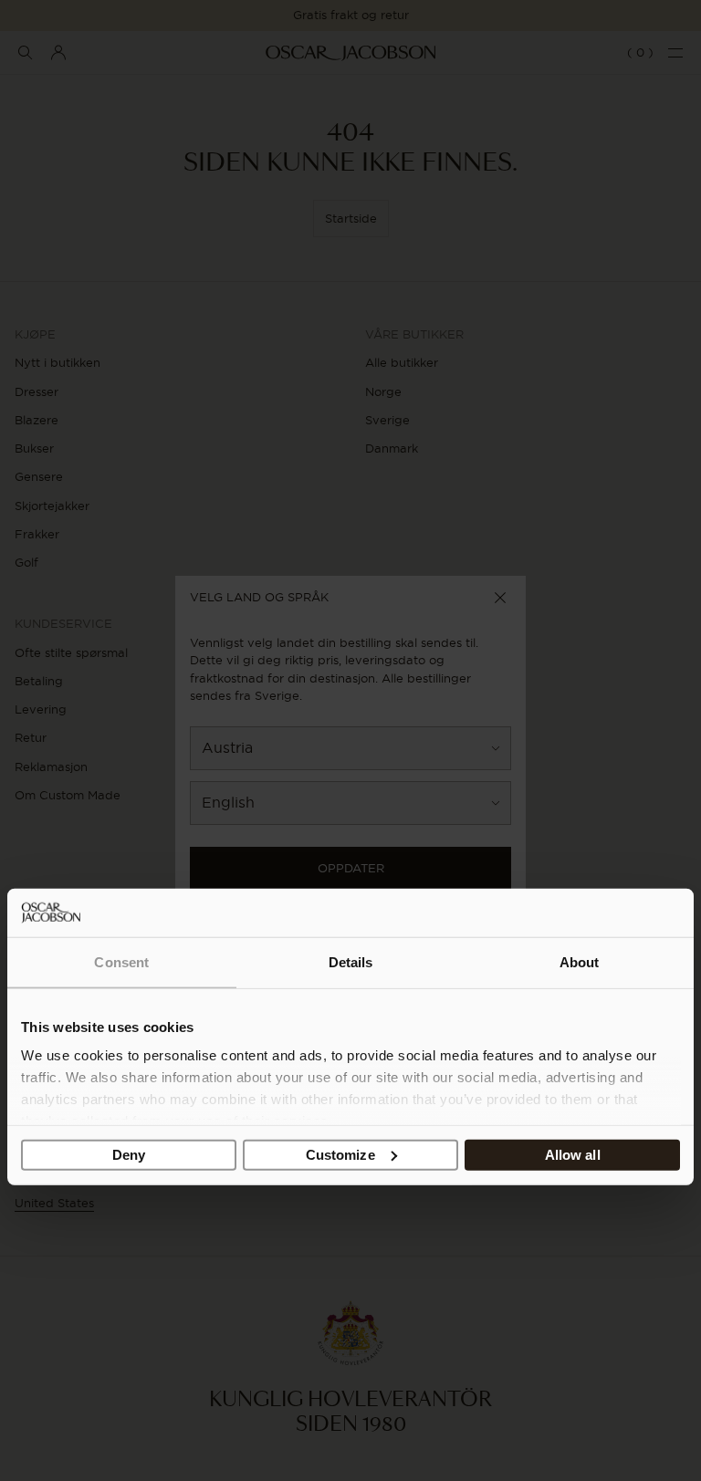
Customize (340, 1154)
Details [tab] (351, 961)
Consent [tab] (121, 961)
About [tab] (580, 961)
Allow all (573, 1154)
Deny (128, 1154)
